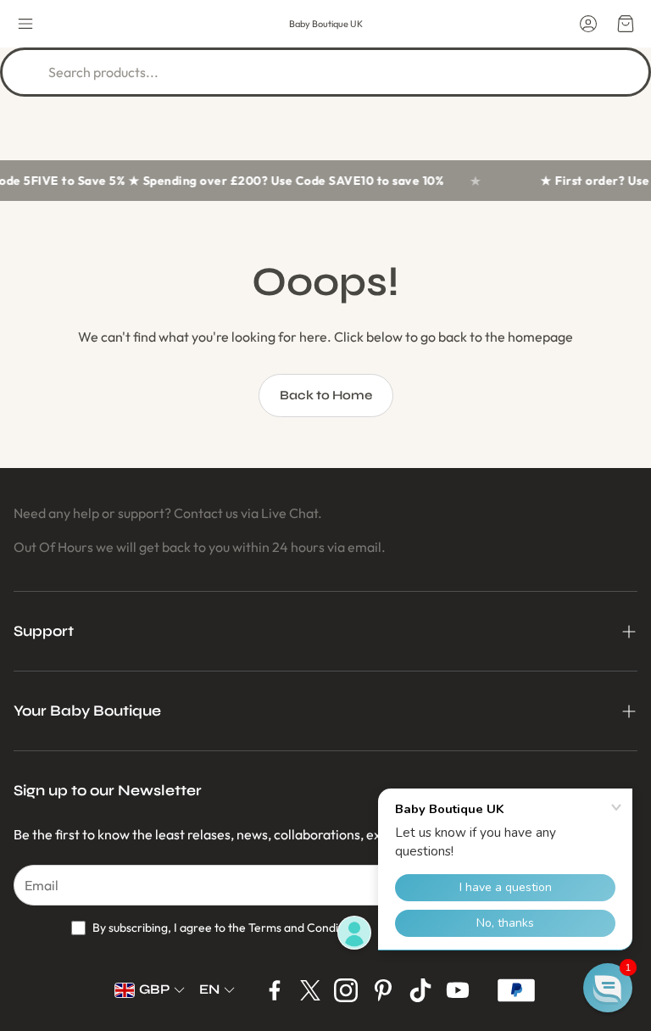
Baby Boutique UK (326, 24)
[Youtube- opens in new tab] (458, 990)
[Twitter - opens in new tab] (310, 990)
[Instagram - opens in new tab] (346, 990)
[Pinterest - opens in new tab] (383, 990)
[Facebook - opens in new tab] (275, 990)
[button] (25, 24)
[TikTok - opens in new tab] (420, 990)
